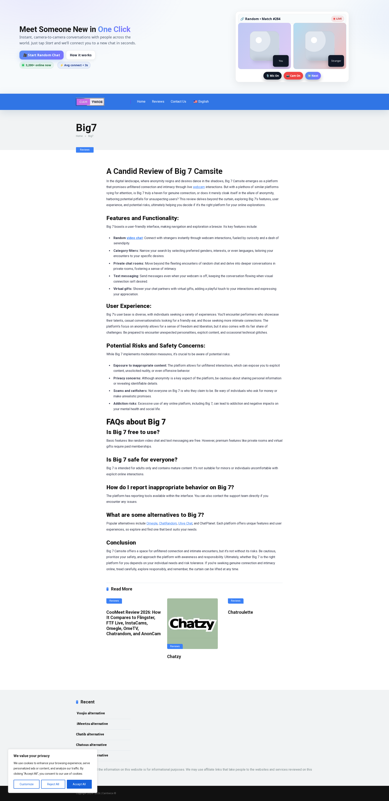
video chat (135, 238)
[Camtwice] (90, 100)
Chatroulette (240, 612)
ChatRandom (168, 523)
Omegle (152, 523)
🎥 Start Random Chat (41, 55)
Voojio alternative (90, 713)
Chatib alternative (90, 734)
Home (141, 101)
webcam (199, 187)
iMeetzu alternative (92, 724)
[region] (52, 771)
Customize (27, 784)
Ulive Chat (185, 523)
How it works (81, 55)
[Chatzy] (194, 623)
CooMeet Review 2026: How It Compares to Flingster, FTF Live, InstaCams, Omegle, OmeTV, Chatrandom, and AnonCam (133, 623)
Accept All (79, 784)
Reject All (53, 784)
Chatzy (174, 656)
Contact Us (178, 101)
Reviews (158, 101)
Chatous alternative (91, 745)
